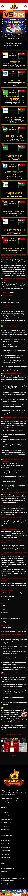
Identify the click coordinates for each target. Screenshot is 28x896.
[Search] (25, 6)
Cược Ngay (21, 53)
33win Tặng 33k (5, 844)
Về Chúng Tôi (4, 812)
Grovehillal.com (5, 789)
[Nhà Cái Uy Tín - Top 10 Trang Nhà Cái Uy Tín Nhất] (14, 6)
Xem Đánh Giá (21, 56)
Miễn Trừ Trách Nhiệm (7, 823)
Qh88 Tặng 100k (5, 850)
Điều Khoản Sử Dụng (6, 819)
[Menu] (2, 6)
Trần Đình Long (5, 829)
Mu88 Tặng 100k (5, 854)
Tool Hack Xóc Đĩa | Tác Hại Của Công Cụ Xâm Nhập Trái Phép (14, 754)
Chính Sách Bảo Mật (6, 816)
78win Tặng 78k (5, 840)
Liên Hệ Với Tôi (5, 826)
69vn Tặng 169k (5, 847)
